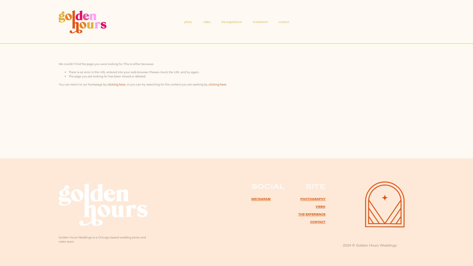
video (207, 22)
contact (284, 22)
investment (260, 22)
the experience (231, 22)
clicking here (116, 84)
